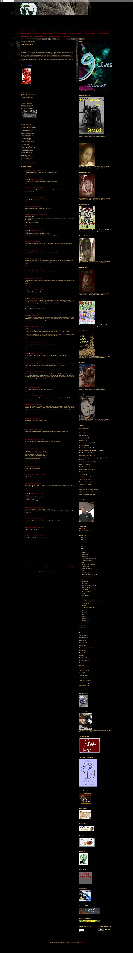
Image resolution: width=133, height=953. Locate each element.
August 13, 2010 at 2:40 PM (37, 315)
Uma (26, 466)
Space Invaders (83, 667)
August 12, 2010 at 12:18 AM (35, 206)
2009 (82, 625)
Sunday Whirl (82, 672)
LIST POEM (85, 589)
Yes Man (81, 688)
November (85, 552)
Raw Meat (81, 665)
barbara (26, 483)
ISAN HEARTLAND (86, 577)
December (85, 550)
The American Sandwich (85, 678)
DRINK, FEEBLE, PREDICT (88, 600)
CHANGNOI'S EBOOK (54, 36)
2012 (82, 544)
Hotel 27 (43, 31)
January (84, 622)
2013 (82, 542)
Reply (26, 174)
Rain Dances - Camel (84, 466)
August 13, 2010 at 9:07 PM (37, 395)
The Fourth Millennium (54, 31)
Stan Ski (27, 179)
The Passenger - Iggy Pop (85, 479)
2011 (82, 546)
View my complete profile (85, 530)
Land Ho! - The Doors (84, 464)
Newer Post (24, 567)
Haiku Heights (82, 645)
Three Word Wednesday (85, 680)
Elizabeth (27, 404)
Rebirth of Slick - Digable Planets (87, 469)
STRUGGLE (85, 581)
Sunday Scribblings (84, 670)
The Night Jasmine (48, 33)
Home (48, 567)
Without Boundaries (84, 685)
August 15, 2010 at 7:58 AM (37, 518)
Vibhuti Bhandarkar (29, 214)
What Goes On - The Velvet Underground (89, 489)
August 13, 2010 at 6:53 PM (36, 371)
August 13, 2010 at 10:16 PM (34, 418)
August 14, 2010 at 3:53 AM (38, 474)
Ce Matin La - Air (83, 440)
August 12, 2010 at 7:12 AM (37, 230)
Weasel (26, 418)
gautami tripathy (28, 342)
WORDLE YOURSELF (87, 560)
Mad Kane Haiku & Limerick (86, 647)
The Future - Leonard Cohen (86, 476)
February (84, 620)
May (83, 614)
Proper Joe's (82, 662)
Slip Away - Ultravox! (84, 471)
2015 (82, 537)
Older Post (71, 567)
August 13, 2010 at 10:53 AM (35, 278)
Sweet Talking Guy (83, 675)
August (84, 556)
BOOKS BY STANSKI (84, 31)
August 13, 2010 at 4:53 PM (37, 353)
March (84, 618)
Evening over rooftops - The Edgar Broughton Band (91, 450)
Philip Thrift (27, 439)
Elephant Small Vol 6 (40, 36)
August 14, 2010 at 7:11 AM (37, 493)
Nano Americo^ (83, 657)
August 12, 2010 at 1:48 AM (40, 214)
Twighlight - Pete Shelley (85, 484)
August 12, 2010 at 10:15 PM (35, 258)
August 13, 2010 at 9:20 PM (35, 404)
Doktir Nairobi (82, 640)
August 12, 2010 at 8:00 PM (33, 241)
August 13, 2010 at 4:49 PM (39, 342)
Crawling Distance (26, 33)
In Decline (36, 33)
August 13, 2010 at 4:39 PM (37, 326)
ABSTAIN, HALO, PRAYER (88, 564)
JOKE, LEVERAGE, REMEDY (89, 585)
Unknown (27, 362)
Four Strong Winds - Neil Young (87, 455)
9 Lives (95, 31)
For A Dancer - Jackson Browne (87, 452)
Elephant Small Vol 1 (61, 33)
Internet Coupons (83, 931)
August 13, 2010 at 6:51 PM (35, 362)
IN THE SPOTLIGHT (87, 591)
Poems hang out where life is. (89, 558)
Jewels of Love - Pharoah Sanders (87, 461)
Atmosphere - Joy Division (85, 437)
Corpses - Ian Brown (84, 445)
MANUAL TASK (85, 566)
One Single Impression (84, 660)
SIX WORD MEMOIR (87, 568)
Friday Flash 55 (83, 642)
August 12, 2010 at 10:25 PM (37, 270)
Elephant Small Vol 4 (103, 33)
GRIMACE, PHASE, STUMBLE (89, 574)
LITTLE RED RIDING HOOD (89, 607)
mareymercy (27, 395)
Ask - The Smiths (83, 435)
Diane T (26, 387)
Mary (26, 241)
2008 (82, 627)
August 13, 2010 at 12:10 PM (37, 289)
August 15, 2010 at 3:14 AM (38, 507)
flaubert (26, 429)
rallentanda (27, 187)
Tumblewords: (28, 527)
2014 (82, 539)
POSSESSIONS (86, 587)
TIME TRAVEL (85, 572)
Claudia (26, 206)
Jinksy (26, 170)
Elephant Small (26, 7)
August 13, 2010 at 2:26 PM (37, 298)
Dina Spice (27, 371)
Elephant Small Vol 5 (26, 36)
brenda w (27, 258)
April (83, 616)
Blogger (81, 942)
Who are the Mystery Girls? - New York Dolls (90, 491)
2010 (82, 548)
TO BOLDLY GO (86, 598)
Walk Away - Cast (83, 487)
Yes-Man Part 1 (67, 36)
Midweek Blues (83, 652)
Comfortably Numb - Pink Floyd (87, 442)
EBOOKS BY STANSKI (106, 31)
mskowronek (71, 942)
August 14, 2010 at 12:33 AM (33, 466)
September (85, 554)
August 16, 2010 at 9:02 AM (37, 535)
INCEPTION (85, 583)
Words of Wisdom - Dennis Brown (87, 494)
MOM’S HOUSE (86, 579)
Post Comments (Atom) (50, 571)
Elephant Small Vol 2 (75, 33)
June (83, 612)
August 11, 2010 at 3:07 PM (34, 170)
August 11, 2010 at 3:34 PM (37, 179)
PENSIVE (84, 570)
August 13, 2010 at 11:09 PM (37, 439)
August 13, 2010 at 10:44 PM (35, 429)
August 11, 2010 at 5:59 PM (37, 197)
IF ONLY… (84, 562)
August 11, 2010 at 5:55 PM (36, 187)
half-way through (28, 346)
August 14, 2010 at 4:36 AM (35, 483)
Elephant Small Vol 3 (89, 33)
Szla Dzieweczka (83, 474)
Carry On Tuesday (83, 637)
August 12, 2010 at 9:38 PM (37, 250)
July (83, 610)
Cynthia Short (28, 507)
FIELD (83, 593)
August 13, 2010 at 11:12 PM (37, 448)
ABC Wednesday (83, 635)
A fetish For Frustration (70, 31)
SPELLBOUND (85, 595)
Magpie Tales (82, 650)
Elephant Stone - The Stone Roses (87, 447)
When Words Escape (84, 683)
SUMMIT (84, 605)
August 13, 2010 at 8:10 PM (35, 387)
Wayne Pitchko (28, 474)
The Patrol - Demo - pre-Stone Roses (88, 481)
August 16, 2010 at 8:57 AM (38, 527)
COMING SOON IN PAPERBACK (29, 31)
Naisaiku (81, 655)
